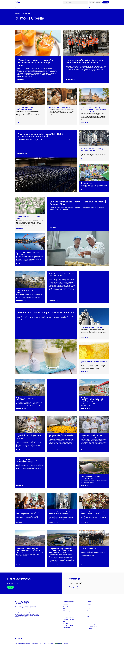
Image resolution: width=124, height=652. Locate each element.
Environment (66, 613)
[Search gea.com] (64, 2)
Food (64, 615)
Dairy (64, 608)
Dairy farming (66, 611)
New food (65, 623)
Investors (89, 608)
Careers (89, 613)
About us (89, 604)
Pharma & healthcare (68, 627)
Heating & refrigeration (69, 617)
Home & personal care (68, 619)
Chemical (65, 606)
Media (88, 611)
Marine (64, 621)
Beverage (65, 604)
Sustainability (90, 606)
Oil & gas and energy (68, 625)
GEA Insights (18, 13)
